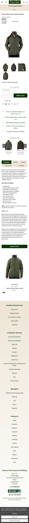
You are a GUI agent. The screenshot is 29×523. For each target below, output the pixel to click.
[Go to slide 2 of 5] (12, 295)
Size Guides (14, 321)
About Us (14, 344)
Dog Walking (14, 447)
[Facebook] (3, 104)
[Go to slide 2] (25, 146)
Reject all (14, 517)
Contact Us (14, 360)
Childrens (14, 428)
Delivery (15, 162)
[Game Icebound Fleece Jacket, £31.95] (14, 266)
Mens (14, 420)
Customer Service (14, 333)
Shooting (14, 439)
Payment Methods (14, 369)
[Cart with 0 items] (26, 2)
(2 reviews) (4, 22)
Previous (1, 6)
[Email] (6, 104)
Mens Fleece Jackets (12, 82)
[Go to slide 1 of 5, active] (9, 295)
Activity (14, 443)
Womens (14, 424)
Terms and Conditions (14, 340)
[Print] (9, 104)
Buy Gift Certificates (14, 337)
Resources (14, 309)
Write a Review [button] (15, 21)
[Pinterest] (17, 104)
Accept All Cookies (14, 520)
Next (27, 6)
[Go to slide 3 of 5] (14, 295)
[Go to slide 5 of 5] (19, 295)
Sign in (14, 404)
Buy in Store (8, 165)
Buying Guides (14, 313)
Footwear (14, 432)
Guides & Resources (14, 305)
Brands (14, 454)
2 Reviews (21, 165)
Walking (14, 435)
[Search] (5, 2)
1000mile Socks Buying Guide (14, 393)
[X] (11, 104)
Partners (14, 352)
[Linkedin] (14, 104)
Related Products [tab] (14, 246)
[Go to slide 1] (4, 146)
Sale (14, 462)
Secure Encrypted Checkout (15, 6)
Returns (23, 162)
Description (6, 162)
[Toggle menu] (2, 2)
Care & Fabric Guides (14, 317)
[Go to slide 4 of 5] (17, 295)
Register (14, 408)
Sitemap (14, 325)
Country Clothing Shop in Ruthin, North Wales (14, 364)
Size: (14, 87)
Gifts (14, 451)
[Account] (24, 2)
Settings (14, 513)
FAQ (14, 377)
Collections (14, 458)
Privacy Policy (14, 381)
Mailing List (14, 356)
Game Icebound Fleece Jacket (14, 288)
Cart (14, 400)
